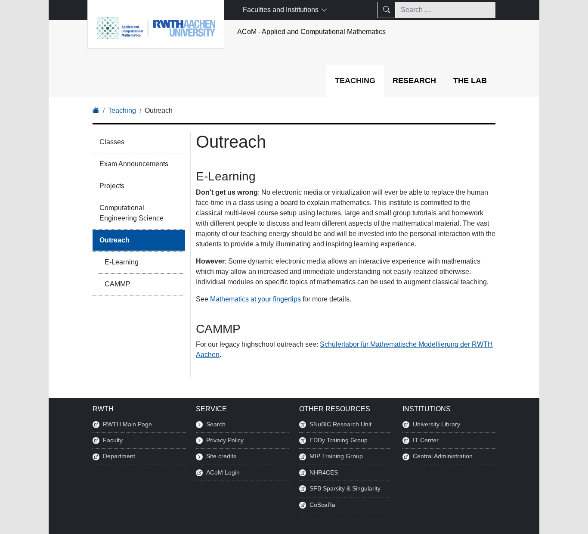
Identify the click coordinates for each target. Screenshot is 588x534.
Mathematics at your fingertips (255, 299)
